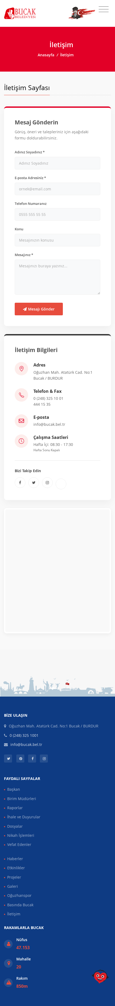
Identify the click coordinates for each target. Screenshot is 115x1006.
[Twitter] (33, 482)
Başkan (13, 789)
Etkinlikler (16, 867)
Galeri (12, 886)
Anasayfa (46, 54)
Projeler (14, 877)
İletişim (13, 913)
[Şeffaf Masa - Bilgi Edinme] (100, 976)
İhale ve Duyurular (23, 816)
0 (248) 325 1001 (24, 735)
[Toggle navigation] (103, 9)
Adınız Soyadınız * (30, 152)
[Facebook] (20, 482)
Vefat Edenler (19, 844)
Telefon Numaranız (31, 203)
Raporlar (15, 807)
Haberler (15, 858)
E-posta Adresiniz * (30, 177)
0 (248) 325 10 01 (48, 398)
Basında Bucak (20, 904)
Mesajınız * (24, 254)
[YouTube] (61, 484)
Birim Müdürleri (21, 798)
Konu (19, 229)
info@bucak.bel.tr (49, 424)
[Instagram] (47, 482)
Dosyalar (15, 826)
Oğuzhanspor (19, 895)
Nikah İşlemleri (20, 835)
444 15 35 (42, 404)
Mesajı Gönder (41, 309)
